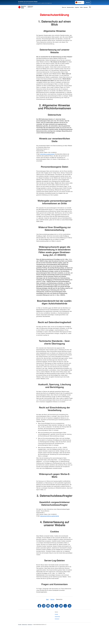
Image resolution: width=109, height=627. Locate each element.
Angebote (77, 7)
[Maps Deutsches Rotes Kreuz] (56, 606)
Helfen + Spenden (84, 7)
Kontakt (56, 614)
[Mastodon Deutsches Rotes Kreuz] (61, 606)
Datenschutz (57, 616)
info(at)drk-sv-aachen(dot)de (47, 154)
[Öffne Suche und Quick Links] (90, 7)
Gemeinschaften (70, 7)
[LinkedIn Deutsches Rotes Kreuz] (48, 606)
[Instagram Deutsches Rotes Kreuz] (44, 606)
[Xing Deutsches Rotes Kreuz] (52, 606)
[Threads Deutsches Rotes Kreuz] (69, 606)
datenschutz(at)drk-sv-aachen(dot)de (49, 516)
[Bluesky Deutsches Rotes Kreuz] (65, 606)
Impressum (57, 618)
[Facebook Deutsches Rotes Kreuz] (39, 606)
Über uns (64, 7)
